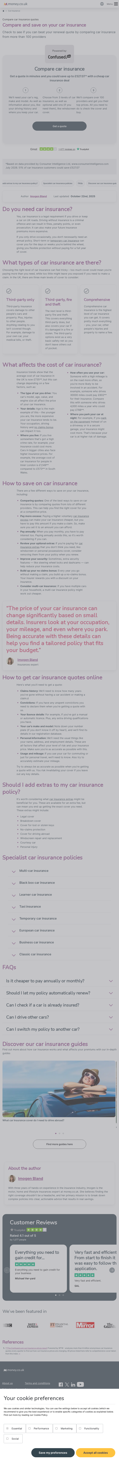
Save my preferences (53, 1452)
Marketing (66, 1428)
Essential (16, 1428)
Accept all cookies (95, 1452)
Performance (41, 1428)
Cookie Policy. (41, 1415)
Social (15, 1438)
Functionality (91, 1428)
